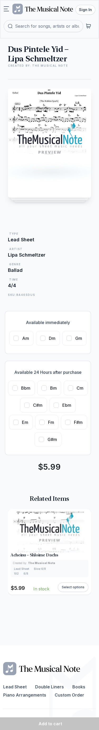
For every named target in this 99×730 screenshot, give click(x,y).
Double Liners (49, 686)
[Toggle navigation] (6, 9)
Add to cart (50, 723)
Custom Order (69, 695)
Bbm (25, 388)
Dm (52, 338)
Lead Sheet (15, 686)
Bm (53, 388)
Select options (73, 587)
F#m (78, 422)
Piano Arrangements (24, 695)
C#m (38, 405)
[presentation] (86, 551)
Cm (80, 388)
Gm (78, 338)
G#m (52, 439)
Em (25, 422)
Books (78, 686)
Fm (51, 422)
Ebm (66, 405)
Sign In (85, 9)
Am (25, 338)
